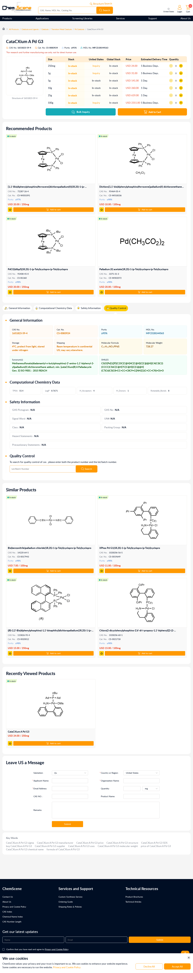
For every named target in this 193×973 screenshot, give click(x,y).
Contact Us (7, 896)
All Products (14, 29)
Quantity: (105, 788)
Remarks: (37, 810)
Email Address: (40, 788)
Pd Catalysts (79, 29)
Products (7, 18)
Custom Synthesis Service (70, 896)
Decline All (149, 966)
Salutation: (38, 772)
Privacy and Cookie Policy (14, 906)
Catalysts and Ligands (30, 29)
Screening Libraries (82, 18)
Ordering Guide (66, 901)
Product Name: (108, 796)
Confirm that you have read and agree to (37, 949)
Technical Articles (133, 901)
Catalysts (45, 29)
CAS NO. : (38, 796)
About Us (185, 18)
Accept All (177, 966)
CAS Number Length (11, 921)
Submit (67, 824)
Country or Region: (110, 772)
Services (120, 18)
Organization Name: (110, 780)
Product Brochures (134, 896)
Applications (42, 18)
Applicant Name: (41, 780)
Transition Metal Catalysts (61, 29)
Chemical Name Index (12, 916)
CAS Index (7, 911)
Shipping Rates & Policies (70, 906)
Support (152, 18)
